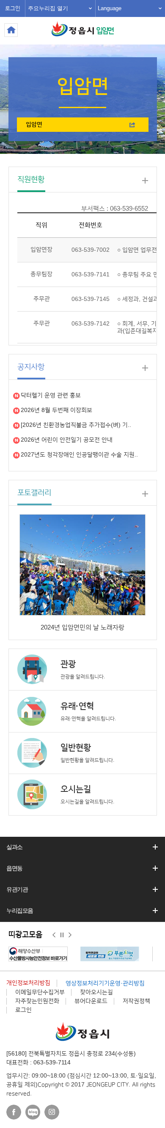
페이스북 (13, 1112)
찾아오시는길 (96, 992)
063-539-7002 (91, 250)
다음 (70, 935)
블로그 (32, 1112)
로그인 (12, 8)
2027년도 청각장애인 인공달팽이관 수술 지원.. (79, 454)
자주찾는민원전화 (37, 1001)
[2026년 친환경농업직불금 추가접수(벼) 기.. (76, 425)
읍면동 (14, 868)
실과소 (14, 847)
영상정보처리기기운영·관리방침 (105, 983)
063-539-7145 (91, 299)
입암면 (104, 31)
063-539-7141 (91, 274)
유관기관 (17, 889)
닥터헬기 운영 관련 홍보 (51, 395)
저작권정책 (136, 1001)
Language (109, 8)
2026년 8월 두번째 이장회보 (56, 410)
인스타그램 (51, 1112)
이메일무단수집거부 (40, 992)
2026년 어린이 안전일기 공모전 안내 (67, 440)
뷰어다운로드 (90, 1001)
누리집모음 (19, 910)
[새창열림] (40, 954)
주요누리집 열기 (48, 8)
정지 (62, 935)
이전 (54, 935)
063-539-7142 (91, 323)
